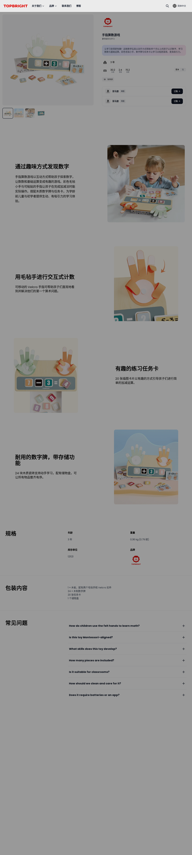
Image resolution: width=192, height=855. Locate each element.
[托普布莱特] (108, 22)
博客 (78, 6)
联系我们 (66, 6)
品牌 (51, 6)
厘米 (177, 69)
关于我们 (36, 6)
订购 (176, 91)
